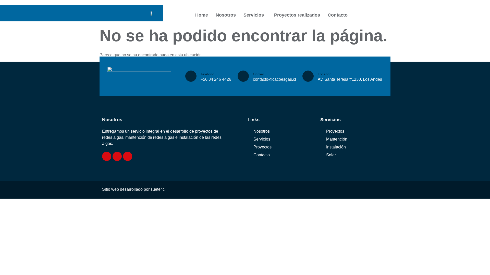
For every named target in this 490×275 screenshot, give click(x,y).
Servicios (253, 15)
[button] (255, 15)
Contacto (338, 15)
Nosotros (226, 15)
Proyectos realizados (297, 15)
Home (201, 15)
